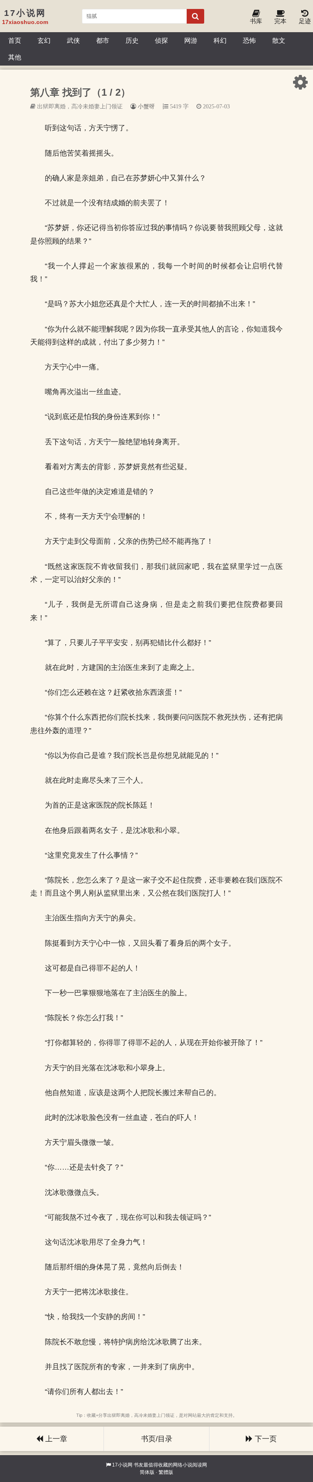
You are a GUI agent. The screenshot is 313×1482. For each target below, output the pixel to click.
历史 (132, 40)
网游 (190, 40)
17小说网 (122, 1465)
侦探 (161, 40)
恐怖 (249, 40)
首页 (14, 40)
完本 (280, 21)
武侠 (73, 40)
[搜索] (195, 16)
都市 (102, 40)
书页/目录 (156, 1439)
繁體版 (166, 1472)
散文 (278, 40)
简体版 (147, 1472)
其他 (14, 57)
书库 (256, 21)
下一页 (265, 1439)
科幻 (220, 40)
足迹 (305, 21)
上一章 (55, 1439)
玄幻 (44, 40)
